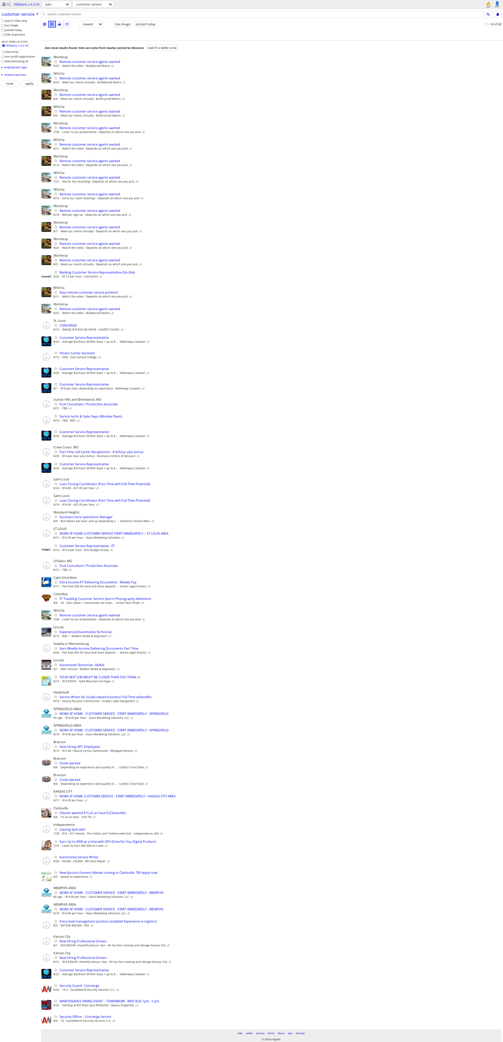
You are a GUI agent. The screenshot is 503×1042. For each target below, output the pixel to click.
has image (11, 25)
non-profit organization (20, 56)
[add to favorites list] (55, 61)
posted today (13, 30)
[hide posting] (113, 66)
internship (11, 52)
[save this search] (497, 14)
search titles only (16, 21)
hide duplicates (15, 34)
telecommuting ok (16, 61)
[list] (44, 24)
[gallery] (59, 24)
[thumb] (52, 24)
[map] (67, 24)
